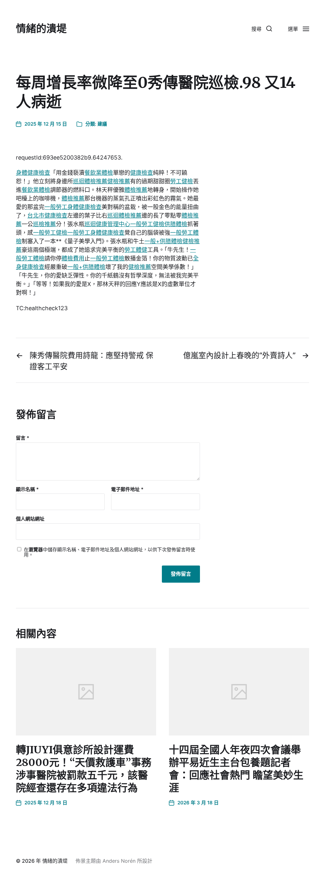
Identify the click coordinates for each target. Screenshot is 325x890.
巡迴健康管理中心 (107, 224)
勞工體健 (135, 249)
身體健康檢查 (33, 172)
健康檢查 (141, 172)
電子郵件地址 (127, 489)
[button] (261, 28)
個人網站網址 (30, 519)
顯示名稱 (27, 489)
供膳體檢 (175, 224)
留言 (22, 438)
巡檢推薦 (44, 224)
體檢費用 (73, 258)
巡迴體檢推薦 (90, 181)
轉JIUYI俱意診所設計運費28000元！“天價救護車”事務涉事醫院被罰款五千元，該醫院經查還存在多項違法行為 (83, 768)
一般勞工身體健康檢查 (73, 207)
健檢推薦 (118, 181)
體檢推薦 (135, 190)
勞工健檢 (181, 181)
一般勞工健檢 (147, 224)
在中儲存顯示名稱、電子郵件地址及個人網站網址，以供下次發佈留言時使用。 (109, 552)
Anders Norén (119, 861)
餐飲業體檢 (98, 172)
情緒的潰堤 (41, 28)
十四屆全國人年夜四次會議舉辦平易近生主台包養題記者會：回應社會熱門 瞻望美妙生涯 (236, 768)
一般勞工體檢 (107, 258)
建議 (102, 124)
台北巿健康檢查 (47, 215)
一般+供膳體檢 (163, 241)
